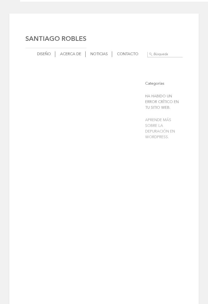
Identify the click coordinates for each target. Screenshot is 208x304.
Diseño (44, 54)
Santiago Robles (55, 39)
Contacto (127, 54)
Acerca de (70, 54)
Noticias (99, 54)
